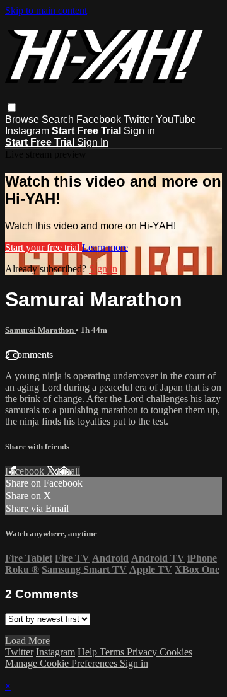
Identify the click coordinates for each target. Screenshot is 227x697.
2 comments (29, 354)
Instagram (27, 130)
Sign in (139, 130)
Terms (113, 652)
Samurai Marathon (40, 330)
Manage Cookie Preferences (62, 663)
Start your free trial (43, 247)
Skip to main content (46, 10)
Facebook (98, 119)
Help (89, 652)
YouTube (176, 119)
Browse (23, 119)
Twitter (138, 119)
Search (59, 119)
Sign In (92, 142)
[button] (12, 107)
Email (68, 471)
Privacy (143, 652)
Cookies (176, 652)
